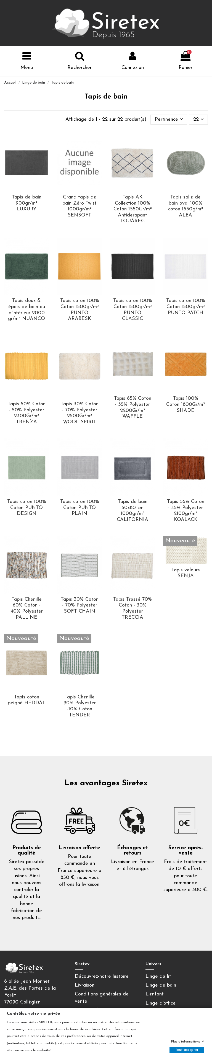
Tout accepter (186, 1050)
